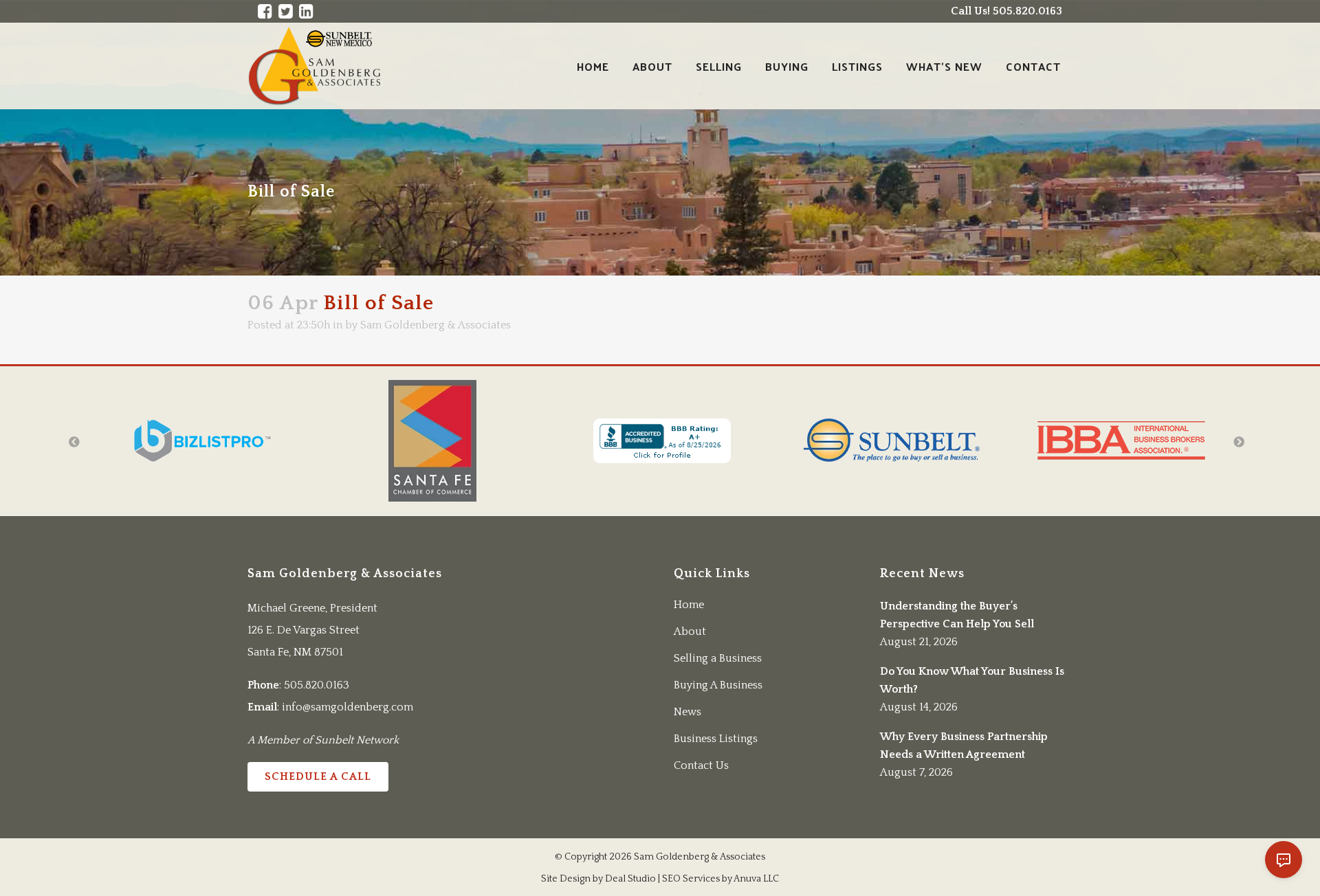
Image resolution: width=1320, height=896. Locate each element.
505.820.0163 (316, 685)
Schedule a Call (318, 776)
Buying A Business (718, 685)
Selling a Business (718, 658)
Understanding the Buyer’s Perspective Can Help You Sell (957, 615)
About (690, 631)
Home (689, 604)
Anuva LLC (756, 878)
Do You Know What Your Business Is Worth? (972, 680)
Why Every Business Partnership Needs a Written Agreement (964, 745)
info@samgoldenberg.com (347, 707)
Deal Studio (630, 878)
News (687, 712)
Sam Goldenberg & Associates (435, 325)
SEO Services (691, 878)
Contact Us (701, 765)
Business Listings (716, 738)
